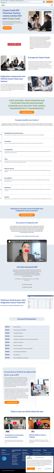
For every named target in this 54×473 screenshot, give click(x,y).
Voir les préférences (48, 468)
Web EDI (3, 452)
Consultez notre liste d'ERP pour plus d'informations (27, 236)
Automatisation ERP (16, 453)
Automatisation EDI (6, 454)
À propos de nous (36, 452)
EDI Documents (25, 455)
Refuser (39, 468)
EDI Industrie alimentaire (15, 461)
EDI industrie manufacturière (15, 464)
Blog (34, 455)
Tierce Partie (14, 459)
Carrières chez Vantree (37, 454)
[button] (51, 457)
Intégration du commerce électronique (15, 456)
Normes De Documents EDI (25, 453)
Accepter (30, 468)
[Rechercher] (43, 1)
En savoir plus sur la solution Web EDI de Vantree (12, 305)
